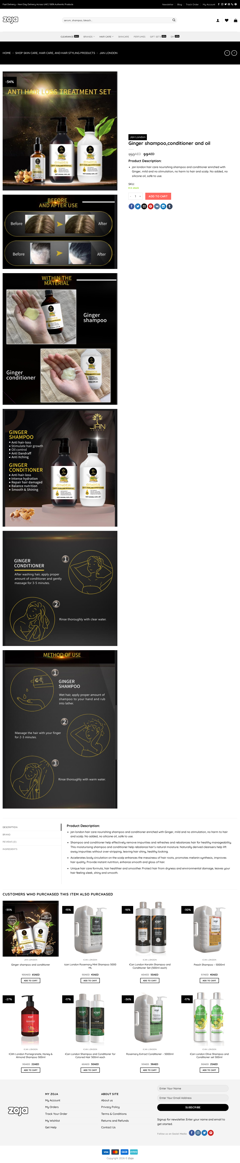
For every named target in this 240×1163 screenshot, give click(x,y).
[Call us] (232, 4)
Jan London (108, 53)
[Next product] (227, 53)
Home (7, 53)
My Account (209, 4)
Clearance (67, 36)
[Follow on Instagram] (222, 4)
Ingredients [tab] (10, 849)
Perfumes (139, 36)
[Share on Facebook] (131, 206)
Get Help (51, 1127)
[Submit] (174, 20)
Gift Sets (155, 36)
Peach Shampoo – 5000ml (209, 964)
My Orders (52, 1107)
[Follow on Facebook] (219, 4)
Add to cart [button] (31, 980)
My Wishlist (52, 1120)
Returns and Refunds (115, 1120)
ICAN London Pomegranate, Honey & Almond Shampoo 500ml (31, 1055)
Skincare (123, 36)
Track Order (192, 4)
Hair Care (105, 36)
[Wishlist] (226, 20)
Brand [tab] (6, 834)
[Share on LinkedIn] (163, 206)
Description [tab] (10, 827)
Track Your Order (56, 1114)
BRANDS (88, 36)
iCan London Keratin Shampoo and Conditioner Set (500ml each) (150, 966)
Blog (179, 4)
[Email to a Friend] (144, 206)
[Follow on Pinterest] (236, 4)
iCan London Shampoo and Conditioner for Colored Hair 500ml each (90, 1055)
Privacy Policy (110, 1107)
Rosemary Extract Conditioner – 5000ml (150, 1054)
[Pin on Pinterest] (151, 206)
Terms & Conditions (114, 1114)
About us (107, 1100)
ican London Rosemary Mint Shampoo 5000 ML (90, 966)
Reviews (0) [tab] (10, 841)
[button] (167, 4)
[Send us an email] (229, 4)
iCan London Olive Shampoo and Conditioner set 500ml (209, 1055)
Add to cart (158, 196)
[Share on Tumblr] (170, 206)
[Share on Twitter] (138, 206)
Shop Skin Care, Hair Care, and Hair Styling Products (55, 53)
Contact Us (108, 1127)
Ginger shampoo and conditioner (30, 964)
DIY (172, 36)
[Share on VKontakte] (157, 206)
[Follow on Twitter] (226, 4)
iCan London (90, 960)
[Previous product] (234, 53)
